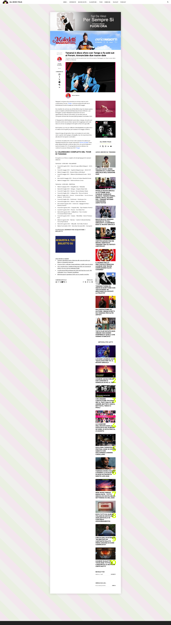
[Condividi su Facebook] (59, 77)
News (65, 2)
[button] (59, 85)
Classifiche (92, 2)
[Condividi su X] (59, 79)
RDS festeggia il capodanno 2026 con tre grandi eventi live (73, 274)
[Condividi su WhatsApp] (59, 74)
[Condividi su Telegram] (59, 82)
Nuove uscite (82, 2)
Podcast (123, 2)
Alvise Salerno (59, 64)
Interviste (73, 2)
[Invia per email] (59, 87)
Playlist (115, 2)
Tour (100, 2)
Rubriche (107, 2)
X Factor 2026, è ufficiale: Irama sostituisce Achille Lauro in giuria (75, 264)
